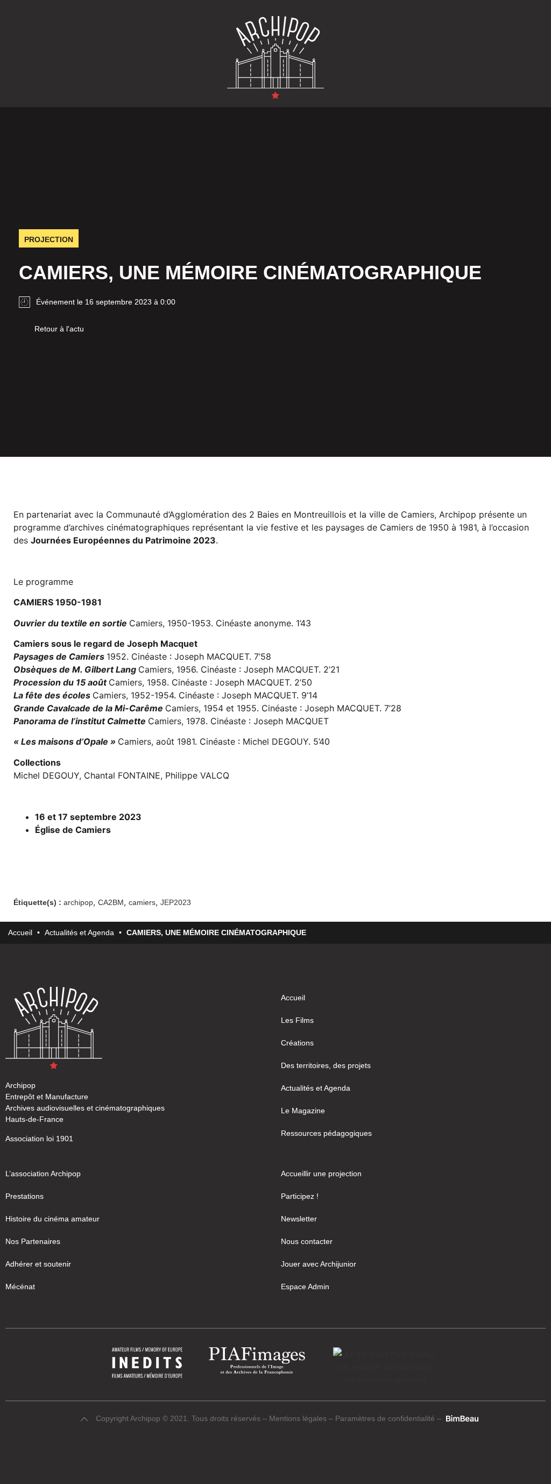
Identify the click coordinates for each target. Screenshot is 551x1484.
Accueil (20, 932)
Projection (48, 239)
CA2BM (111, 902)
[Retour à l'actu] (22, 328)
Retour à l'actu (59, 328)
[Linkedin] (285, 1458)
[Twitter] (304, 1458)
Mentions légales (299, 1418)
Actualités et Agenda (79, 932)
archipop (78, 902)
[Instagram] (266, 1458)
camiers (142, 902)
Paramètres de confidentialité (385, 1418)
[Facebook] (246, 1458)
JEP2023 (175, 902)
